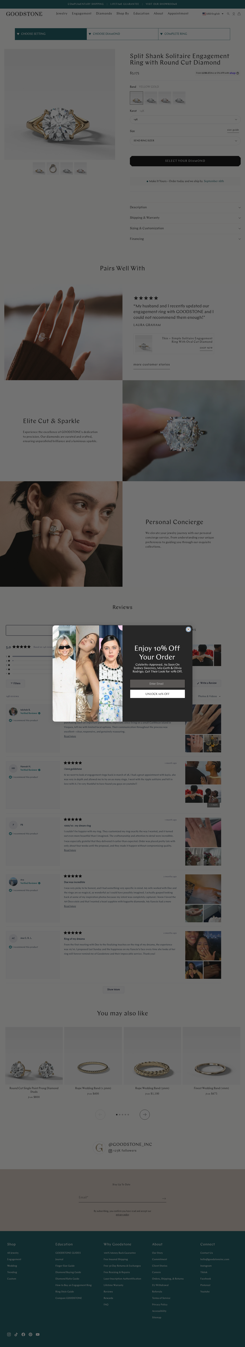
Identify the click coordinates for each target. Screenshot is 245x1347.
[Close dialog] (188, 629)
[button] (157, 694)
